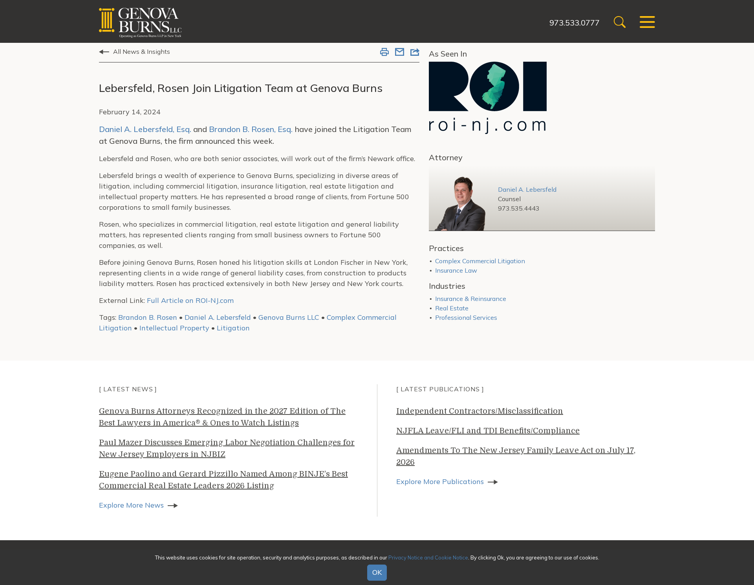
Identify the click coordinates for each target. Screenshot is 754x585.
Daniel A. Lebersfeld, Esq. (145, 129)
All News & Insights (141, 51)
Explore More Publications (440, 481)
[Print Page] (384, 53)
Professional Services (466, 317)
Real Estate (452, 308)
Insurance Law (456, 270)
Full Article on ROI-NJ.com (190, 300)
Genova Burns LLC (288, 317)
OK (377, 572)
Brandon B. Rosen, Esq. (251, 129)
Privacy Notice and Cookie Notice (428, 557)
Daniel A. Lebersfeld (218, 317)
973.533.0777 (574, 23)
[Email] (399, 53)
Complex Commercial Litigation (480, 261)
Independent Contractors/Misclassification (479, 411)
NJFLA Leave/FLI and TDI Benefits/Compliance (488, 430)
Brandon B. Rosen (147, 317)
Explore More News (131, 505)
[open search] (620, 23)
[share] (414, 53)
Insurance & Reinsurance (470, 299)
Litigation (233, 327)
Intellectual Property (174, 327)
